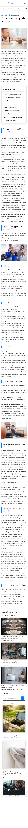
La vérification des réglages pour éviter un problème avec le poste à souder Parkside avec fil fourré (13, 789)
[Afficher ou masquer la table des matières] (20, 89)
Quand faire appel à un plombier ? (12, 97)
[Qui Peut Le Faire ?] (10, 3)
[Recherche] (22, 3)
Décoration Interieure (7, 689)
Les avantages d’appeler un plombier (13, 114)
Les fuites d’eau (8, 100)
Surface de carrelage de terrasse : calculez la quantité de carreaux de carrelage (12, 637)
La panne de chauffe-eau (10, 107)
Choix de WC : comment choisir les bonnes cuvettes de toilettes (12, 686)
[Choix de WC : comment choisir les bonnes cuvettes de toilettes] (14, 675)
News (4, 769)
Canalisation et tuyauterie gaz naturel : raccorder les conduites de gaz (11, 662)
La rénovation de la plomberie (11, 110)
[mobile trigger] (2, 3)
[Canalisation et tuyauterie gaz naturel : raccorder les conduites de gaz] (14, 651)
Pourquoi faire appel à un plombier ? (13, 94)
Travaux (3, 640)
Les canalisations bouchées (11, 104)
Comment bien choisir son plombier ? (13, 117)
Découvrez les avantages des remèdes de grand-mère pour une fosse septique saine (13, 737)
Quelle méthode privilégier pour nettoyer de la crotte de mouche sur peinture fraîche (14, 773)
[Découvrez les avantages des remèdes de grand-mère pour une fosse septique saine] (14, 718)
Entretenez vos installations (11, 120)
